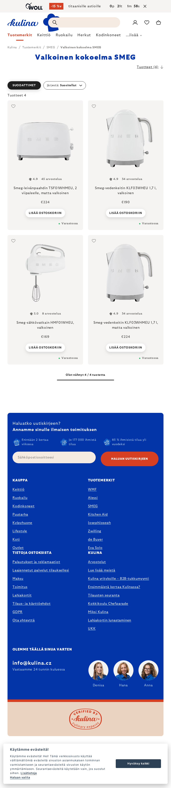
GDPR (18, 612)
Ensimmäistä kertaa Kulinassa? (114, 587)
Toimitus (20, 587)
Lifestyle (20, 531)
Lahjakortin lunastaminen (109, 620)
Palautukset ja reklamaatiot (36, 562)
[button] (85, 85)
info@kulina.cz (32, 663)
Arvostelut (97, 562)
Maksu (18, 578)
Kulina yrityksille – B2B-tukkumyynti (118, 578)
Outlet (18, 547)
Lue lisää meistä (101, 570)
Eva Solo (95, 547)
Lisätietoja (29, 773)
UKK (92, 628)
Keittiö (19, 489)
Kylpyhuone (22, 523)
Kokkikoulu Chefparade (108, 603)
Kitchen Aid (98, 514)
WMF (92, 489)
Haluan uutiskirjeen (129, 458)
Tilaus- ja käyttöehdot (32, 603)
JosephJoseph (99, 523)
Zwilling (94, 531)
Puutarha (20, 514)
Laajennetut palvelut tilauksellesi (41, 570)
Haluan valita (20, 777)
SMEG (93, 506)
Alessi (93, 498)
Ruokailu (20, 498)
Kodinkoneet (24, 506)
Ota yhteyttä (24, 620)
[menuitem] (20, 36)
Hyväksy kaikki (138, 763)
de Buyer (95, 539)
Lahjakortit (22, 595)
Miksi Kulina (98, 612)
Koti (16, 539)
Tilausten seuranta (103, 595)
